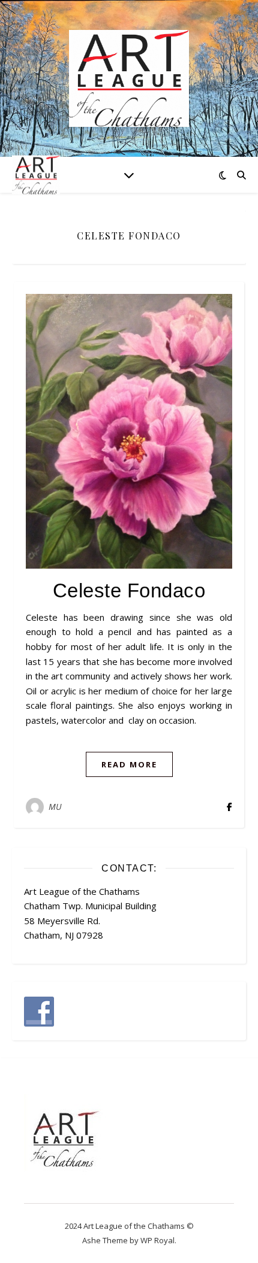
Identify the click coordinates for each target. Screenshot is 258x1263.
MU (55, 806)
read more (129, 764)
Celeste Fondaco (129, 590)
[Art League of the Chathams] (129, 78)
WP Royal (157, 1240)
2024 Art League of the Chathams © (129, 1226)
